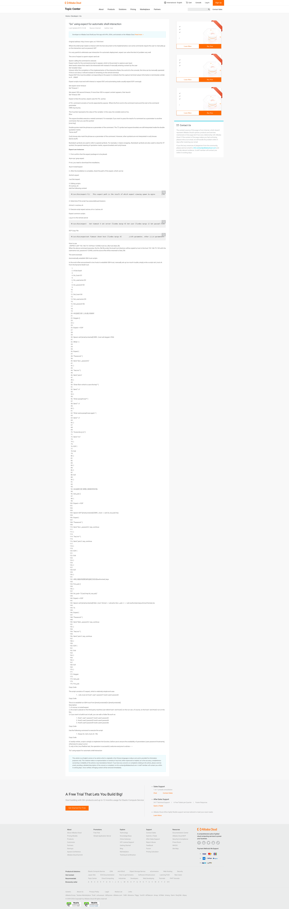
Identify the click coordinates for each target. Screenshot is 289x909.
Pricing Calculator (152, 852)
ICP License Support (127, 842)
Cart (190, 3)
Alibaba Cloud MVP (179, 836)
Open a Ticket (158, 806)
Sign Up (218, 3)
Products (111, 9)
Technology (124, 833)
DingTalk (179, 895)
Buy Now (210, 46)
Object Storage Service (137, 871)
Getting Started (125, 845)
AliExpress (108, 895)
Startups (70, 848)
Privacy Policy (94, 892)
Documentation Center (180, 833)
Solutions (122, 9)
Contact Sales (217, 9)
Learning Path (165, 875)
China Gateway (125, 839)
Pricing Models (72, 836)
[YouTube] (213, 843)
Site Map (175, 848)
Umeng (167, 895)
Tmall (93, 895)
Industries (122, 878)
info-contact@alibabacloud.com (204, 148)
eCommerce (154, 871)
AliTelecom (149, 895)
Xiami (173, 895)
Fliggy (137, 895)
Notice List (118, 892)
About (101, 9)
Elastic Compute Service (96, 871)
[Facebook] (199, 843)
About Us (80, 892)
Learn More (187, 46)
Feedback (149, 845)
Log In (207, 3)
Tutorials (162, 878)
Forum (148, 848)
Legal (107, 892)
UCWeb (161, 895)
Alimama (131, 895)
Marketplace (145, 9)
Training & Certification (128, 855)
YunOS (142, 895)
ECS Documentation (107, 875)
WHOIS (174, 845)
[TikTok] (218, 843)
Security (180, 871)
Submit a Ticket (151, 836)
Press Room (176, 842)
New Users (178, 875)
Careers (68, 892)
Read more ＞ (139, 34)
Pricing (133, 9)
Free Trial (96, 833)
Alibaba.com (117, 895)
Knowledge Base (126, 836)
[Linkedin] (204, 843)
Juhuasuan (100, 895)
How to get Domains (126, 875)
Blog (121, 848)
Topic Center (92, 878)
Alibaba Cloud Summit (75, 855)
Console (198, 3)
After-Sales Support (153, 839)
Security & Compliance (180, 839)
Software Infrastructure (146, 875)
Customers (71, 842)
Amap (156, 895)
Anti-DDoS (121, 871)
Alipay (184, 895)
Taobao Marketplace (83, 895)
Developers (134, 878)
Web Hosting (167, 871)
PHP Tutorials (174, 878)
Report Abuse (151, 842)
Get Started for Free (77, 808)
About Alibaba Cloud (74, 833)
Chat (155, 793)
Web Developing (148, 878)
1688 (125, 895)
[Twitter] (208, 843)
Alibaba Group (70, 895)
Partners (157, 9)
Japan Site (92, 875)
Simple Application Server (102, 836)
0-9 (168, 882)
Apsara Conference (74, 852)
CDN (111, 871)
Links (130, 892)
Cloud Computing (108, 878)
